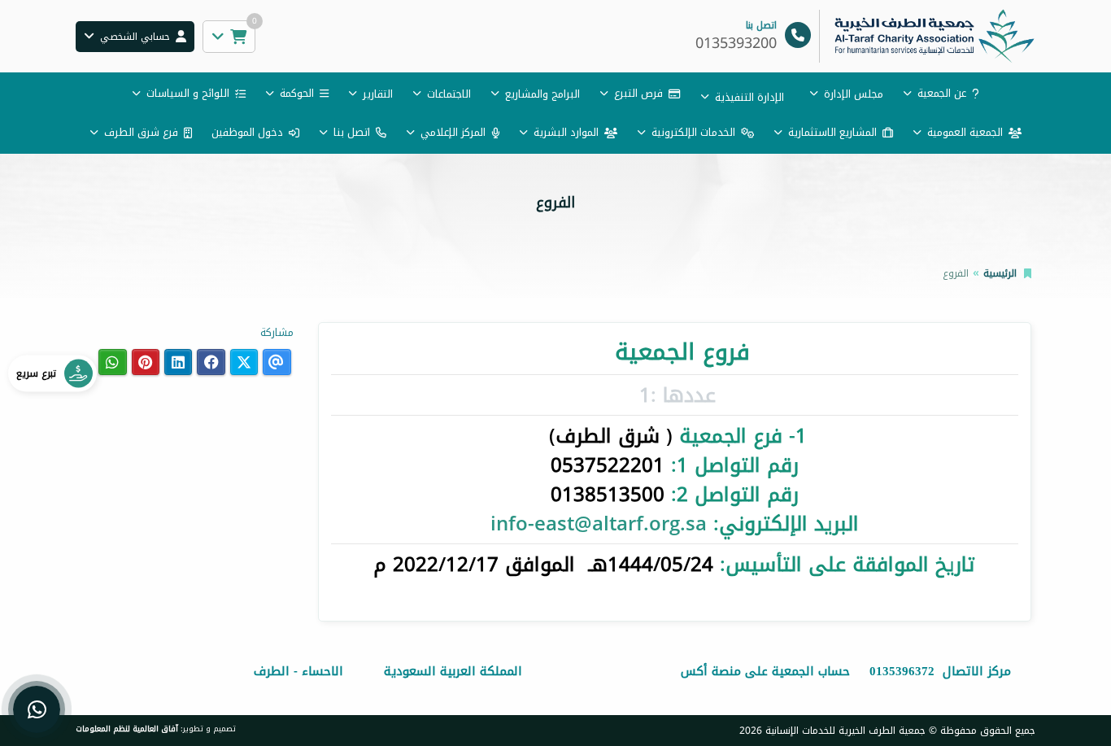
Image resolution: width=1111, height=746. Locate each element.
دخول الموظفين (247, 132)
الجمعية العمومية (965, 132)
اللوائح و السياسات (187, 93)
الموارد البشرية (566, 132)
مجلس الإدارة (853, 94)
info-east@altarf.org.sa (598, 524)
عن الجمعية (941, 93)
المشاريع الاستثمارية (832, 132)
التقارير (378, 94)
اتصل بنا (351, 132)
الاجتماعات (449, 94)
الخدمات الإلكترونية (693, 132)
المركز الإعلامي (453, 132)
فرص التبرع (638, 93)
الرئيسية (1000, 273)
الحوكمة (297, 93)
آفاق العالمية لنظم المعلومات (127, 729)
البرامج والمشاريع (542, 94)
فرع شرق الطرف (141, 132)
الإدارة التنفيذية (749, 97)
